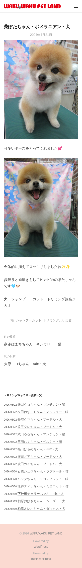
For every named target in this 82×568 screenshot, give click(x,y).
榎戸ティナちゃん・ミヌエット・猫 (43, 486)
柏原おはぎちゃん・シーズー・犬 (41, 501)
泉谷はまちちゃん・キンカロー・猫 (32, 344)
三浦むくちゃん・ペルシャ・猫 (40, 441)
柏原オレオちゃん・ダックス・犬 (41, 508)
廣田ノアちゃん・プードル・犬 (40, 456)
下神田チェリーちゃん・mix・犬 (41, 493)
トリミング (51, 320)
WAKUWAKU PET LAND (46, 533)
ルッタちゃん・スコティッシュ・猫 (43, 479)
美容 (68, 320)
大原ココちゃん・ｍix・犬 (25, 364)
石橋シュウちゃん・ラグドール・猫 (43, 471)
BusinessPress (41, 558)
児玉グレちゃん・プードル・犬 (40, 427)
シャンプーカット (28, 320)
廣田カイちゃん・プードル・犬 (40, 464)
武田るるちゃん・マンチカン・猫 (41, 434)
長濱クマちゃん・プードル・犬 (40, 419)
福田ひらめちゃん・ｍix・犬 (38, 449)
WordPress (41, 546)
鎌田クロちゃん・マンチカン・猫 (41, 404)
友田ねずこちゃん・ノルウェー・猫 (43, 412)
